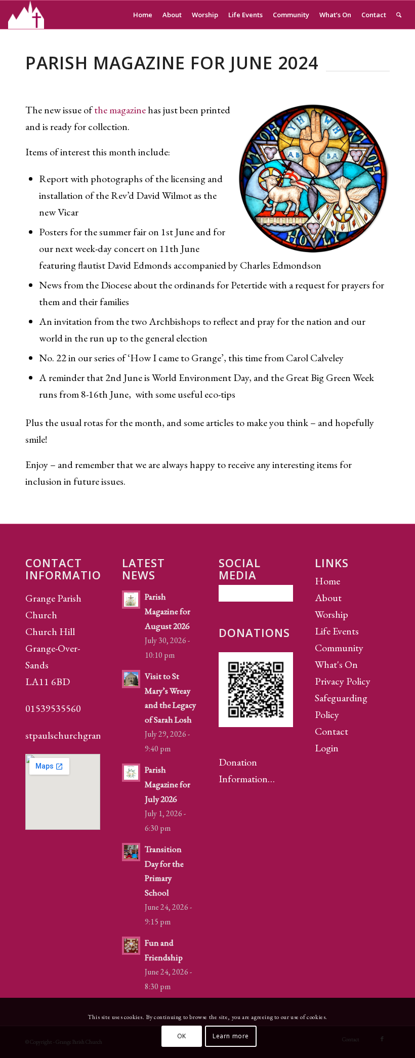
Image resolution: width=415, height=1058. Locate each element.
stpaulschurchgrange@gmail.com (91, 735)
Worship (331, 614)
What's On (336, 664)
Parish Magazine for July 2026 (167, 784)
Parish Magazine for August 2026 (167, 611)
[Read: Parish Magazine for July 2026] (131, 773)
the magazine (120, 109)
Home (327, 580)
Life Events (337, 631)
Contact (331, 731)
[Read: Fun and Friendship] (131, 946)
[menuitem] (142, 15)
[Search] (398, 15)
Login (327, 747)
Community (339, 647)
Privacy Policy (342, 681)
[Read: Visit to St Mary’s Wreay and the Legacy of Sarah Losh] (131, 679)
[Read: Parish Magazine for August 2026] (131, 599)
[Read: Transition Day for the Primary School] (131, 852)
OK (181, 1036)
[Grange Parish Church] (26, 15)
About (328, 597)
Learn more (231, 1036)
